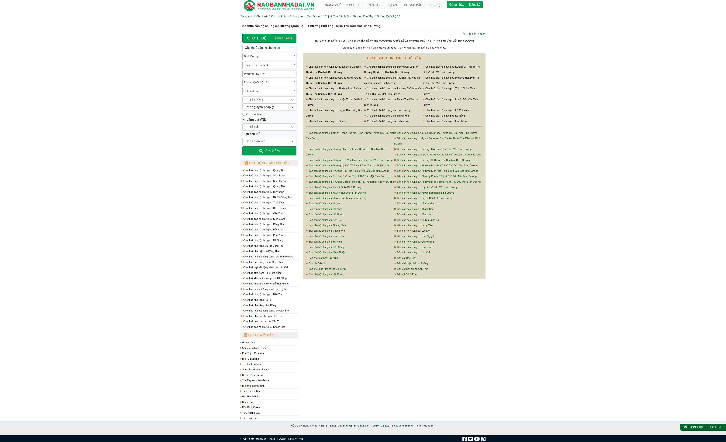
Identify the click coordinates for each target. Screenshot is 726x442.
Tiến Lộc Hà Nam (251, 391)
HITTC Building (250, 358)
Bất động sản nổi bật (268, 163)
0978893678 (406, 425)
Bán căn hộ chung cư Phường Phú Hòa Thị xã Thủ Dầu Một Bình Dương (348, 170)
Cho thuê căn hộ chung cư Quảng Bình (264, 170)
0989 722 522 (381, 425)
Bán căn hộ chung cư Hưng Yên (414, 225)
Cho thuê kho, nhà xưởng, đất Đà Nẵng (265, 278)
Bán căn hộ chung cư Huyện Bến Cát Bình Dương (424, 198)
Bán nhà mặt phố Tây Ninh (323, 258)
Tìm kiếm (271, 151)
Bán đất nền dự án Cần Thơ (412, 268)
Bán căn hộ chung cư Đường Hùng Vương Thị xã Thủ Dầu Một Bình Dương (438, 154)
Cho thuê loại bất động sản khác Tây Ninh (266, 289)
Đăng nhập (456, 4)
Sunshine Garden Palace (255, 369)
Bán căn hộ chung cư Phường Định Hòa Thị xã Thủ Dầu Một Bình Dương (437, 170)
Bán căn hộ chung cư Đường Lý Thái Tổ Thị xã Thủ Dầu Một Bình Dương (349, 165)
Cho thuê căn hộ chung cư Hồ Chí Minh (447, 110)
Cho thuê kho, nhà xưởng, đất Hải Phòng (266, 283)
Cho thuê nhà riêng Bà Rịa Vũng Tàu (263, 245)
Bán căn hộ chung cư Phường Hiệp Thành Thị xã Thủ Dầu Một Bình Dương (438, 181)
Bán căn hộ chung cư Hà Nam (325, 241)
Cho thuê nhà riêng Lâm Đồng (259, 305)
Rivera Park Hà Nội (252, 375)
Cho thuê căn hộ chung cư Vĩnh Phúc (264, 175)
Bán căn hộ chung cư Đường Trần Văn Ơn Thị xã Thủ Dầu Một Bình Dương (350, 160)
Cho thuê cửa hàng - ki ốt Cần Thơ (262, 321)
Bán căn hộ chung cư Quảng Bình (415, 241)
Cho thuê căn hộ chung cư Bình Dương (388, 110)
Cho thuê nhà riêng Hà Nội (257, 299)
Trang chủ (332, 5)
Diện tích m (251, 134)
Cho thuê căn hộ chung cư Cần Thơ (263, 213)
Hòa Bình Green (250, 407)
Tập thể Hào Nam (251, 364)
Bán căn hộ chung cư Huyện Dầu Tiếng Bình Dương (337, 198)
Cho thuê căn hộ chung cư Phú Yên (263, 235)
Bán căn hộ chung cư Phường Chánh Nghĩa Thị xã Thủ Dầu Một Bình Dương (351, 181)
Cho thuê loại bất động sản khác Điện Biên (266, 310)
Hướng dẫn (413, 5)
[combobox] (269, 56)
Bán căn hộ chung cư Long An (413, 230)
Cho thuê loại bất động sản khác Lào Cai (265, 267)
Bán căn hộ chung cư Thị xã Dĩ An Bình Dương (334, 187)
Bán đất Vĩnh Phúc (407, 274)
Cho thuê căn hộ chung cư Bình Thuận (264, 208)
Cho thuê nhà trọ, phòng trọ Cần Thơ (263, 316)
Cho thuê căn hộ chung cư (287, 16)
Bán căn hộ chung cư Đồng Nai (413, 214)
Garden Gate (248, 342)
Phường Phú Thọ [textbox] (254, 73)
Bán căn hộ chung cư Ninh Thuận (326, 252)
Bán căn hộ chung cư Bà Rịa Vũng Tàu (418, 220)
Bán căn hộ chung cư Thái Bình (414, 247)
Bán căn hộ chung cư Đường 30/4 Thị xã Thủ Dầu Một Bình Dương (434, 149)
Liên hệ (434, 5)
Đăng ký (474, 4)
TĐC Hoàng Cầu (250, 412)
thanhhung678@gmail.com (354, 425)
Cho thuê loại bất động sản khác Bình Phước (268, 256)
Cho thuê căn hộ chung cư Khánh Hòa (264, 326)
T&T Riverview (249, 418)
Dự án (393, 5)
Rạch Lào (247, 402)
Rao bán (374, 5)
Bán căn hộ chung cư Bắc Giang (326, 247)
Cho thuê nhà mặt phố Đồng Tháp (261, 251)
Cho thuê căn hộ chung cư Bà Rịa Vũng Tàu (267, 197)
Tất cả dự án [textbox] (251, 91)
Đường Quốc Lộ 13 (388, 16)
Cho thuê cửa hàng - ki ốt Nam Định (263, 262)
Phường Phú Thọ (363, 16)
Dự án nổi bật (260, 335)
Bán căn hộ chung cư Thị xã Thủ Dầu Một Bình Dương (427, 187)
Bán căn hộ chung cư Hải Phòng (326, 214)
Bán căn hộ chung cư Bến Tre (325, 220)
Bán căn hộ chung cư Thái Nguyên (415, 236)
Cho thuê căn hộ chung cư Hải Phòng (446, 121)
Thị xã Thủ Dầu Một (337, 16)
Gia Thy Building (250, 396)
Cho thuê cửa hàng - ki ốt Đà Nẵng (262, 272)
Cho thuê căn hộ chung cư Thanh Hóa (387, 115)
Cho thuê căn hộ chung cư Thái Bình (263, 202)
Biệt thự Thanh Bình (252, 385)
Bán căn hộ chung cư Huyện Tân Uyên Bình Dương (337, 192)
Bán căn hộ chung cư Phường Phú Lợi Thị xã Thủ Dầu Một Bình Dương (348, 176)
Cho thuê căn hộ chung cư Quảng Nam (264, 186)
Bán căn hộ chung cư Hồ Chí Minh (415, 203)
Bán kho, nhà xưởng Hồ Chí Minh (327, 268)
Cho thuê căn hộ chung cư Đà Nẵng (445, 115)
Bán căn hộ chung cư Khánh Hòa (415, 209)
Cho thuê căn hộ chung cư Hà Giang (263, 240)
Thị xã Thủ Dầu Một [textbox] (256, 64)
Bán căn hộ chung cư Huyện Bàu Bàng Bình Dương (425, 192)
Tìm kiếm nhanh (475, 33)
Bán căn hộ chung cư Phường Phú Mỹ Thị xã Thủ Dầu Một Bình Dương (436, 176)
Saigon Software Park (253, 348)
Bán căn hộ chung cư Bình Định (326, 236)
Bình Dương (314, 16)
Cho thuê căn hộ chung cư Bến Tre (262, 294)
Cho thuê (353, 5)
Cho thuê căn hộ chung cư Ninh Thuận (264, 181)
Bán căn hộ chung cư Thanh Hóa (326, 230)
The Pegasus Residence (255, 380)
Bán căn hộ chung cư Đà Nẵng (325, 209)
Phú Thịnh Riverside (252, 353)
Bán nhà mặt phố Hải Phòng (412, 263)
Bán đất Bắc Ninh (406, 258)
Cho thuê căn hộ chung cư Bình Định (263, 191)
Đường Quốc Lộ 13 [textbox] (255, 82)
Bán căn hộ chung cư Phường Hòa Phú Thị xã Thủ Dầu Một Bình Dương (437, 165)
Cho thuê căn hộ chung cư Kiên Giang (264, 218)
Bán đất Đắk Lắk (317, 263)
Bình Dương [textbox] (251, 56)
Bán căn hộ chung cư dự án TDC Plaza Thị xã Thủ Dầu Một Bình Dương (436, 132)
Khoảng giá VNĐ (254, 119)
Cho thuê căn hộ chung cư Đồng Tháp (264, 224)
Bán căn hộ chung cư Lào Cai (413, 252)
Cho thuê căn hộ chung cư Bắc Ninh (263, 229)
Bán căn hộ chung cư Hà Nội (324, 203)
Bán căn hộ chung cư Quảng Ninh (327, 225)
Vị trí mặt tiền (253, 114)
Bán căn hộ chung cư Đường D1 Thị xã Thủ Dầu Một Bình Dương (433, 160)
